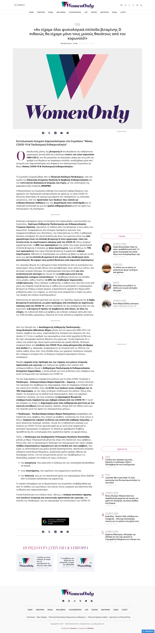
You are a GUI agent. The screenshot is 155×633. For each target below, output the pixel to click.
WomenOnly (77, 593)
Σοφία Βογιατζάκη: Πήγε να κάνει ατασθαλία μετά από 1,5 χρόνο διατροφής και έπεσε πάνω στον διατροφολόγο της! (126, 250)
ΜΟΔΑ (50, 12)
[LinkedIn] (55, 133)
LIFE (85, 12)
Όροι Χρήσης (42, 617)
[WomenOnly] (77, 5)
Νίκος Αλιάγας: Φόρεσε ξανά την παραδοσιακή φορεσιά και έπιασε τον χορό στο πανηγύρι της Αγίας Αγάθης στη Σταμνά (122, 499)
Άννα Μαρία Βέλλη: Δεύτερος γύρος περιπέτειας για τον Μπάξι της (126, 306)
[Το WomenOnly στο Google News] (136, 5)
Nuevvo (74, 628)
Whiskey (90, 628)
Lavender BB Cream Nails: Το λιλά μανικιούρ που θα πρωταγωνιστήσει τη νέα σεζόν (122, 480)
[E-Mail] (61, 133)
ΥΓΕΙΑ (77, 24)
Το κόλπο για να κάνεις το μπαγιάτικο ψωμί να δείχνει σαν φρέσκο (125, 270)
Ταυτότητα (31, 617)
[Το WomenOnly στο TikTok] (128, 5)
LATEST (123, 12)
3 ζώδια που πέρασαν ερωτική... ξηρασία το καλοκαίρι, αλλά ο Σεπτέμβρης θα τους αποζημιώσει (120, 462)
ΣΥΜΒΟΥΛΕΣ (117, 264)
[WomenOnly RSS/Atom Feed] (140, 5)
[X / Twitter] (49, 133)
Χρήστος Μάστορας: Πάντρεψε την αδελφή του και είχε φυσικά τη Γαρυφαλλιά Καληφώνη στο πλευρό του (122, 537)
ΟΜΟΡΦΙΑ (41, 12)
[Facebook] (43, 133)
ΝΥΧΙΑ (107, 475)
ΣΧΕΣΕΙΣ (94, 12)
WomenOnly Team (69, 43)
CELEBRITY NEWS (119, 244)
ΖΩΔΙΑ (114, 12)
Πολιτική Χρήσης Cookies (98, 617)
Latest (122, 236)
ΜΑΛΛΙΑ (116, 282)
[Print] (67, 133)
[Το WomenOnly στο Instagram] (124, 5)
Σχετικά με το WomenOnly (119, 617)
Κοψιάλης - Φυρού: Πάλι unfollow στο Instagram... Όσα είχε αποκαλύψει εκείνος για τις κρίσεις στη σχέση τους (122, 519)
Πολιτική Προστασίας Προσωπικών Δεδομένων (67, 617)
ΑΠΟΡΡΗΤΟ (149, 631)
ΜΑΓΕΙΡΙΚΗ (104, 12)
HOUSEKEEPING (75, 12)
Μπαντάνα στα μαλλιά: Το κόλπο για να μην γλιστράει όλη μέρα (125, 288)
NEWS (31, 12)
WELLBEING (61, 12)
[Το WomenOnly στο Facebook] (120, 5)
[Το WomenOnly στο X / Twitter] (132, 5)
